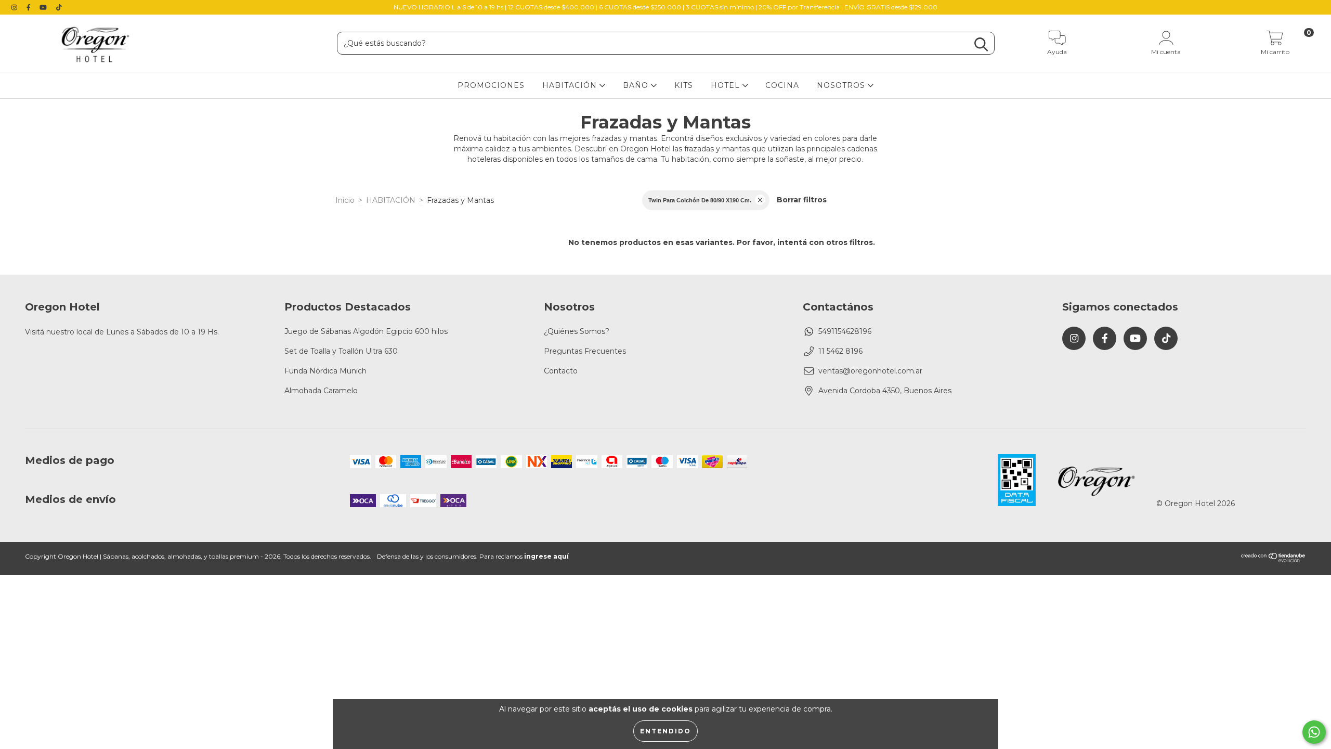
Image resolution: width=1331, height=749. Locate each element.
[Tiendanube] (1273, 560)
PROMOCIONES (491, 85)
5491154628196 (844, 331)
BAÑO (637, 85)
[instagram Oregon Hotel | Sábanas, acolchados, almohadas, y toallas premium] (15, 7)
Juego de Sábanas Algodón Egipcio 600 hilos (366, 331)
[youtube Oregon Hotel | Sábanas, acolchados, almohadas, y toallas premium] (44, 7)
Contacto (561, 371)
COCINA (782, 85)
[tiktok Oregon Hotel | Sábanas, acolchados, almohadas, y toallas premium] (59, 7)
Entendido (665, 731)
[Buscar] (981, 44)
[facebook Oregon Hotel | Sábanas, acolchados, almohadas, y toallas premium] (29, 7)
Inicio (345, 200)
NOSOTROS (842, 85)
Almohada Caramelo (321, 390)
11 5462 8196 (840, 351)
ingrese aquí (546, 556)
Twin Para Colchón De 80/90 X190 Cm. (699, 200)
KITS (683, 85)
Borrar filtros (802, 199)
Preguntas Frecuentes (585, 351)
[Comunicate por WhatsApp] (1314, 732)
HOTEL (726, 85)
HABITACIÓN (570, 85)
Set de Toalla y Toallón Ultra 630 (341, 351)
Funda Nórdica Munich (325, 371)
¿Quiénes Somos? (576, 331)
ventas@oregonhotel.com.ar (870, 371)
